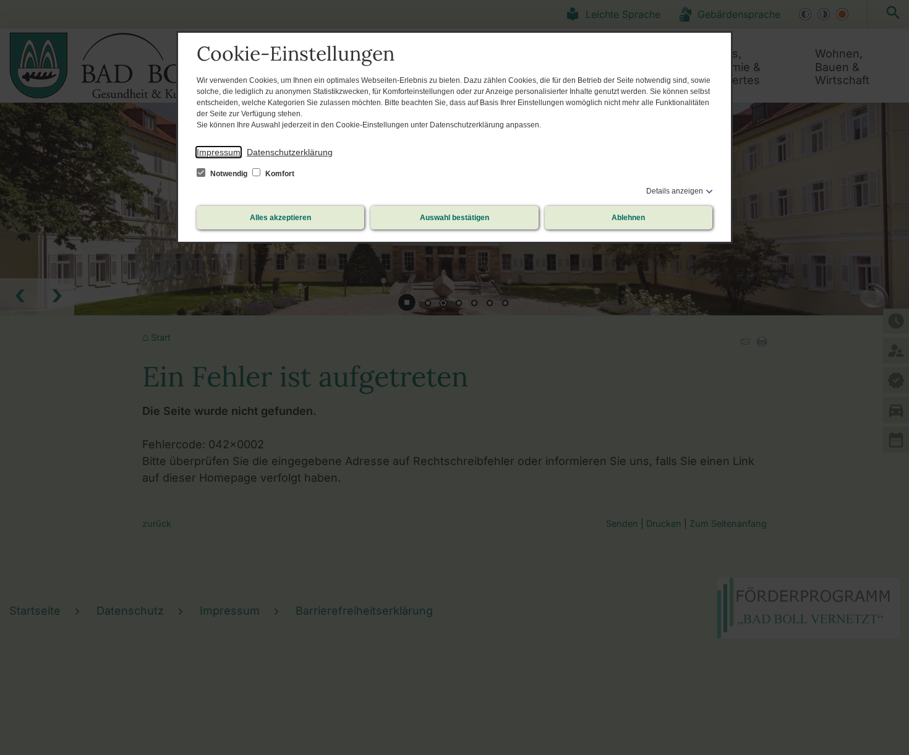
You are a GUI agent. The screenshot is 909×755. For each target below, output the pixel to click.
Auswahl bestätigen (454, 217)
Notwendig (228, 173)
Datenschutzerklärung (290, 152)
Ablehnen (628, 217)
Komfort (278, 173)
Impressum (219, 152)
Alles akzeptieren (280, 217)
